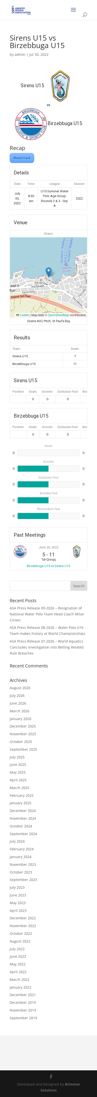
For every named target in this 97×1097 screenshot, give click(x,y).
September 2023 (23, 879)
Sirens (48, 233)
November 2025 (23, 733)
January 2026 (20, 718)
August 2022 (20, 941)
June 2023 (18, 895)
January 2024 (20, 856)
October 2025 (21, 741)
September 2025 (23, 749)
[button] (49, 272)
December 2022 (23, 918)
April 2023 (18, 910)
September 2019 (23, 1018)
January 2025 (20, 803)
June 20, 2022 (48, 547)
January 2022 (20, 987)
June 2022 (18, 956)
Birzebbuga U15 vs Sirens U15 (48, 566)
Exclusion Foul (68, 391)
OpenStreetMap (58, 315)
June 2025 (18, 764)
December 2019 (23, 1002)
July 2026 (17, 695)
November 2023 (23, 864)
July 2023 (17, 887)
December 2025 (23, 726)
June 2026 (18, 703)
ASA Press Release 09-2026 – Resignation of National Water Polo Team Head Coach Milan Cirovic (47, 614)
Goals (33, 391)
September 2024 (23, 833)
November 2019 (23, 1010)
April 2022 (18, 971)
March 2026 (19, 711)
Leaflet (24, 315)
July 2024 (17, 841)
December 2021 (23, 994)
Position (18, 391)
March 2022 (19, 979)
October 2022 (21, 933)
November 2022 (23, 925)
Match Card (21, 158)
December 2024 (23, 810)
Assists (47, 391)
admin (20, 54)
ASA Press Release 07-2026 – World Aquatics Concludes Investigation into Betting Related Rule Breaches (47, 647)
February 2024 (22, 849)
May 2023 (18, 902)
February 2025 (22, 795)
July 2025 (17, 757)
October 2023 (21, 872)
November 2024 (23, 818)
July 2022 (17, 949)
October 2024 (21, 826)
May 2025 (18, 772)
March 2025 (19, 787)
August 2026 (20, 687)
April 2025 (18, 780)
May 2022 (18, 964)
